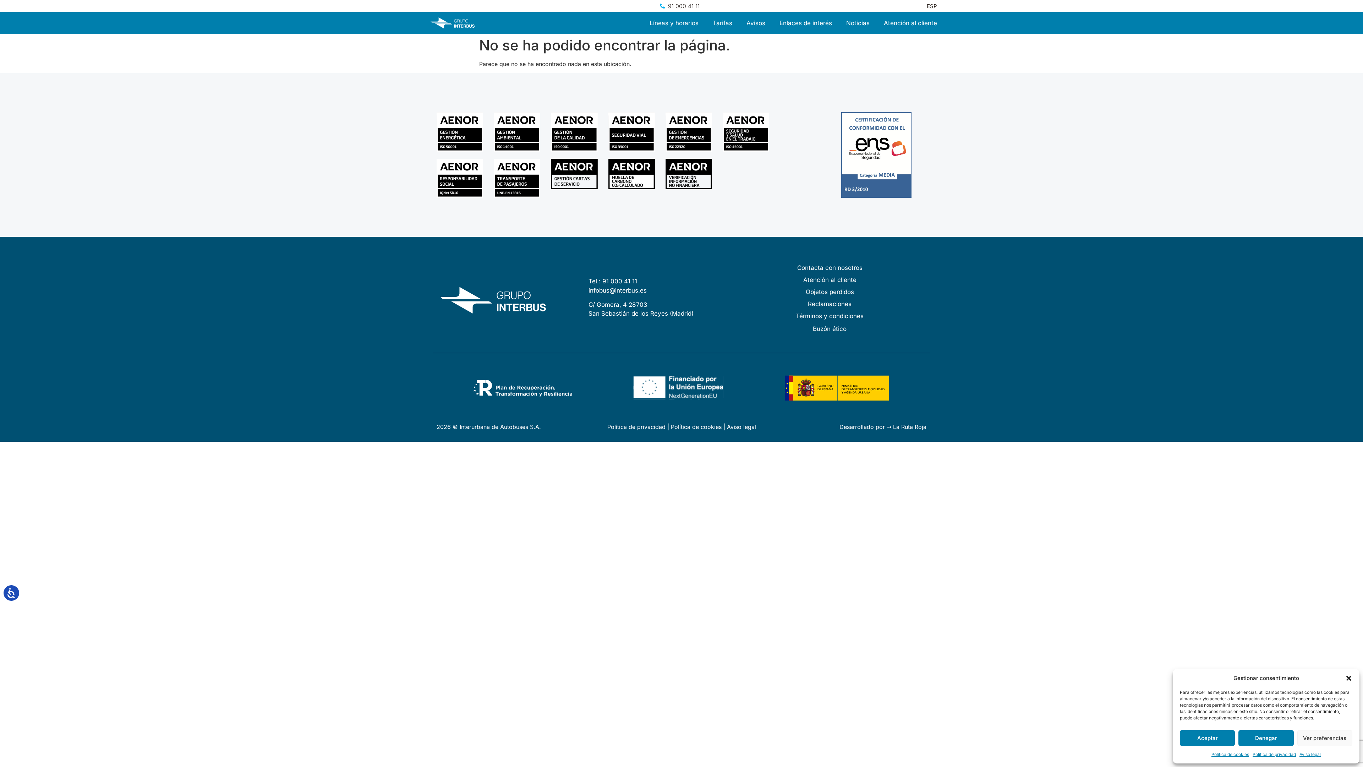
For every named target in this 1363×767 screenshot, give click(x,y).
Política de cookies (1230, 754)
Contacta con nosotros (830, 267)
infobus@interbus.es (618, 290)
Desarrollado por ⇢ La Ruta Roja (882, 426)
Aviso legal (1310, 754)
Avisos (755, 23)
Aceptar (1207, 738)
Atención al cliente (910, 23)
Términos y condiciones (830, 316)
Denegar (1266, 738)
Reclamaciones (830, 304)
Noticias (858, 23)
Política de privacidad (1274, 754)
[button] (1348, 678)
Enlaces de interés (805, 23)
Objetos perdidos (830, 291)
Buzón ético (830, 328)
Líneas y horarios (674, 23)
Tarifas (722, 23)
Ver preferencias (1324, 738)
